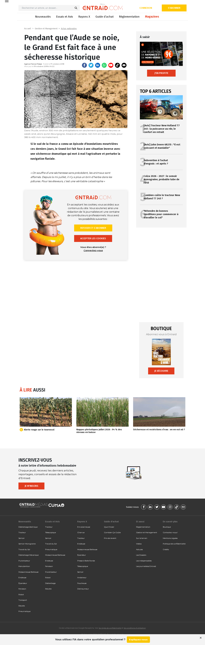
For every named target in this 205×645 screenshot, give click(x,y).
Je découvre (161, 370)
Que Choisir (109, 527)
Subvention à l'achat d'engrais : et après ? (156, 162)
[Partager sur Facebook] (84, 65)
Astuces (139, 549)
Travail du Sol (24, 549)
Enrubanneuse (83, 527)
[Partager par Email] (124, 65)
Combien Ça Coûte (112, 532)
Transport (22, 600)
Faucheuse (81, 583)
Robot (21, 594)
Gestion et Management (46, 28)
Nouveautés (43, 16)
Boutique (167, 527)
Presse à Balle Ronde (86, 561)
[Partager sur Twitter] (91, 65)
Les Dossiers (141, 555)
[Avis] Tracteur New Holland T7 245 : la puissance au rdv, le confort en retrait (162, 129)
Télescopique (50, 532)
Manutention (24, 566)
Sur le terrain (141, 538)
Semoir (21, 538)
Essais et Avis (64, 16)
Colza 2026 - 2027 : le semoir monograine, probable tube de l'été (161, 179)
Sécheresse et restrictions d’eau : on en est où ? (159, 429)
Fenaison (22, 589)
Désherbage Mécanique (28, 555)
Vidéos (139, 544)
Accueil (27, 28)
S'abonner (174, 7)
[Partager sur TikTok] (117, 65)
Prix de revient (110, 538)
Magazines (152, 16)
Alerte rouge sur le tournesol (39, 429)
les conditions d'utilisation (135, 628)
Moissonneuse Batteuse (28, 572)
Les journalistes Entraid (146, 566)
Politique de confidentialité (174, 544)
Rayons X (84, 16)
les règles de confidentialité (110, 628)
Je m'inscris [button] (31, 485)
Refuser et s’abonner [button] (93, 227)
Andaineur (81, 577)
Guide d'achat (111, 521)
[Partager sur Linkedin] (97, 65)
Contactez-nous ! (170, 532)
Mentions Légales (170, 538)
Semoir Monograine (27, 544)
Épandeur (22, 583)
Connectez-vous (93, 250)
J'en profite (161, 73)
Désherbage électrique (28, 527)
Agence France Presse (33, 64)
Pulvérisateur (24, 561)
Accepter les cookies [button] (93, 238)
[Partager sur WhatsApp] (104, 65)
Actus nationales (69, 28)
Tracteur (22, 532)
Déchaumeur (83, 589)
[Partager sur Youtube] (110, 65)
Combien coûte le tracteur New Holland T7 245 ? (162, 197)
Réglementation (129, 16)
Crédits (166, 549)
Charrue (80, 532)
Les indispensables (144, 561)
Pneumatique (24, 611)
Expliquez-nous (138, 639)
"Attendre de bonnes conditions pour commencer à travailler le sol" (161, 214)
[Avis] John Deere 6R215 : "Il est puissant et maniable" (162, 146)
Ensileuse (22, 577)
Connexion (145, 7)
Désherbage (50, 583)
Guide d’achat (104, 16)
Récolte (21, 606)
